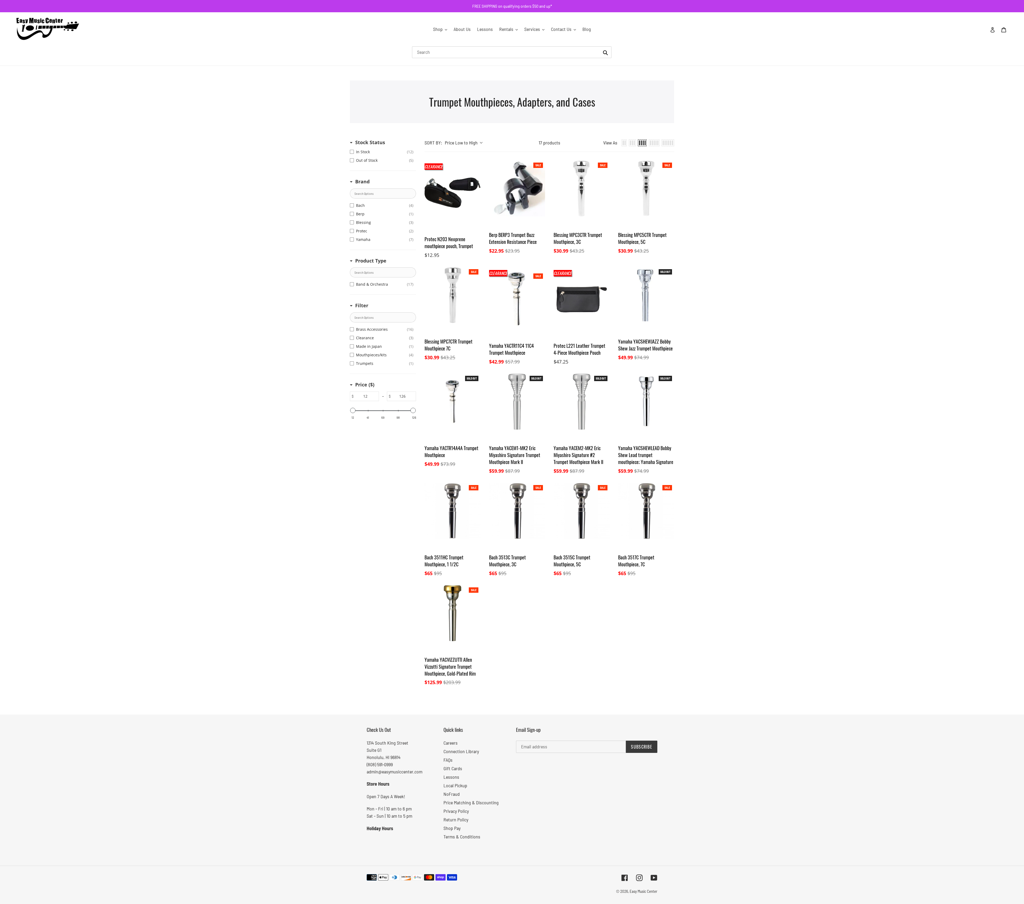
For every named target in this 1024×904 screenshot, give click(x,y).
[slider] (352, 410)
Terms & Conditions (461, 837)
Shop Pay (452, 828)
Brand (362, 181)
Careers (450, 743)
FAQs (448, 760)
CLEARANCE (434, 166)
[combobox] (511, 52)
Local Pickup (455, 785)
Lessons (451, 777)
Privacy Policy (456, 811)
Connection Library (461, 751)
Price (364, 384)
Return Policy (455, 819)
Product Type (370, 260)
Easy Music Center (643, 891)
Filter (361, 305)
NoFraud (451, 794)
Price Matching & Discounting (471, 802)
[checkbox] (381, 152)
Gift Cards (452, 768)
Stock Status (370, 142)
